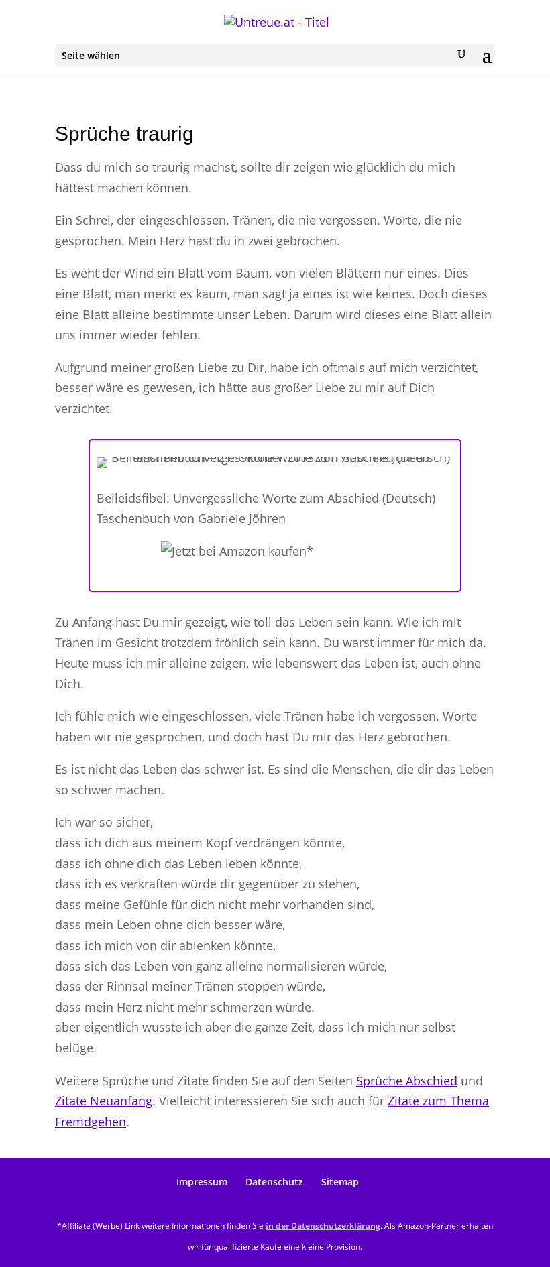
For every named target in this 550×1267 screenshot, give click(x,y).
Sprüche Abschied (406, 1081)
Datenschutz (274, 1181)
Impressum (201, 1181)
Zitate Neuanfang (103, 1101)
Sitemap (340, 1181)
